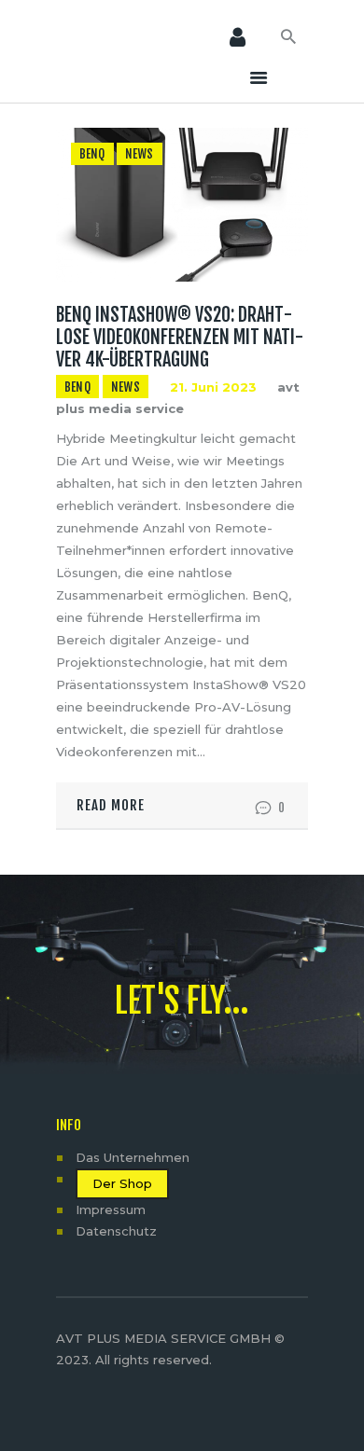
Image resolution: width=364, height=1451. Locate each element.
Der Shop (122, 1183)
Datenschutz (116, 1230)
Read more (111, 805)
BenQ (92, 153)
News (139, 153)
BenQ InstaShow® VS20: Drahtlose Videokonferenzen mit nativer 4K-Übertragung (179, 337)
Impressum (111, 1209)
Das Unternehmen (132, 1157)
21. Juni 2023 (213, 387)
